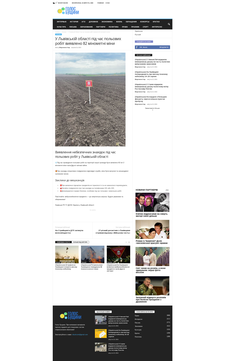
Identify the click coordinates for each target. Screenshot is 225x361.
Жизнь (119, 22)
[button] (168, 24)
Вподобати (164, 47)
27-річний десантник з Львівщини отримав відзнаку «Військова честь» (113, 231)
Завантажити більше (152, 108)
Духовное (93, 22)
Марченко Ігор (64, 47)
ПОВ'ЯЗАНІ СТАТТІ (63, 242)
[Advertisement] (92, 215)
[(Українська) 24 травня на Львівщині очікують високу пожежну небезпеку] (67, 254)
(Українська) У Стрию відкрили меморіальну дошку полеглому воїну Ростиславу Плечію (151, 86)
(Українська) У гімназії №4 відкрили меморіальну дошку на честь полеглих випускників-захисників (152, 61)
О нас (108, 3)
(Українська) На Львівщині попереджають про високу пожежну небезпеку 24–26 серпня (151, 74)
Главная (100, 3)
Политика (113, 27)
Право (125, 27)
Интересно (157, 27)
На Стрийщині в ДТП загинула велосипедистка (69, 231)
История (74, 22)
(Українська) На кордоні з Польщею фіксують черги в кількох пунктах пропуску (151, 99)
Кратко (156, 22)
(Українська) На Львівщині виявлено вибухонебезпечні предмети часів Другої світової (118, 268)
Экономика (107, 22)
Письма (73, 27)
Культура (61, 27)
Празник (135, 27)
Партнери (100, 27)
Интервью (61, 22)
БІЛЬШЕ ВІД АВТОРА (80, 242)
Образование (86, 27)
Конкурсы (144, 22)
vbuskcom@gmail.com (80, 334)
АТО (83, 22)
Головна (57, 32)
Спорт (145, 27)
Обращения (131, 22)
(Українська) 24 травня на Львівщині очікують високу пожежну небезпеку (66, 267)
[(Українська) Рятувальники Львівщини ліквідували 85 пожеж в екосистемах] (92, 254)
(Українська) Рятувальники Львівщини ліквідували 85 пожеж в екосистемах (92, 267)
